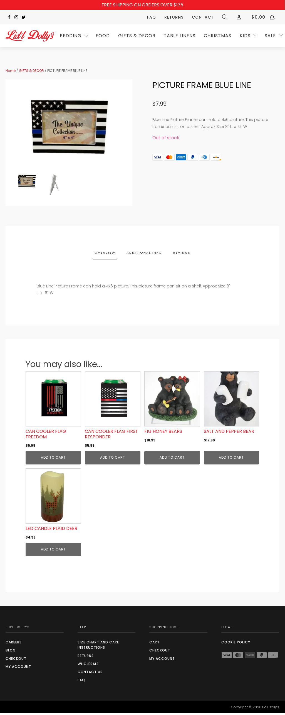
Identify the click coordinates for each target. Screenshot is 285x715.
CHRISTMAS (217, 35)
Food (103, 35)
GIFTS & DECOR (136, 35)
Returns (174, 17)
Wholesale (88, 663)
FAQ (151, 17)
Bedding (70, 35)
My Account (18, 666)
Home (11, 70)
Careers (14, 642)
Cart (154, 642)
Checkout (16, 658)
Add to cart (53, 457)
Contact (203, 17)
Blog (11, 650)
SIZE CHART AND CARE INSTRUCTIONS (98, 645)
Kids (245, 35)
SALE (270, 35)
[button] (26, 181)
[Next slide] (119, 128)
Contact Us (90, 671)
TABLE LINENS (179, 35)
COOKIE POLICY (235, 642)
